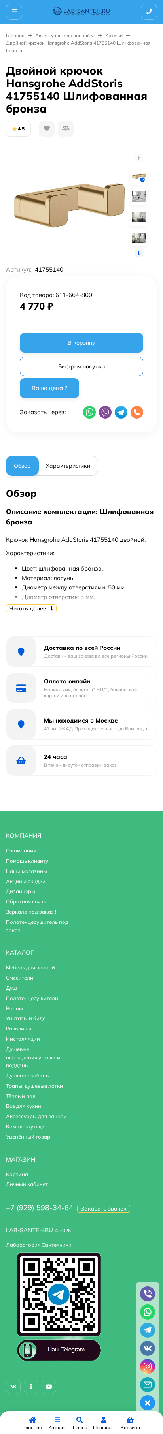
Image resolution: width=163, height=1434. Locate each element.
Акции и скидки (25, 881)
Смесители (19, 977)
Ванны (14, 1008)
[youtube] (49, 1387)
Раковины (18, 1028)
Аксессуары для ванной (62, 35)
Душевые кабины (28, 1075)
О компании (21, 850)
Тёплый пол (21, 1096)
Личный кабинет (27, 1184)
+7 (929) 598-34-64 (39, 1207)
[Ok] (31, 1387)
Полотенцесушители (32, 998)
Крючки (114, 35)
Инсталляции (23, 1039)
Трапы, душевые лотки (34, 1086)
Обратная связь (26, 901)
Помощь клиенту (27, 861)
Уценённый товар (28, 1137)
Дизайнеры (20, 891)
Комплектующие (26, 1126)
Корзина (17, 1174)
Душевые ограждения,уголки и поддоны (33, 1057)
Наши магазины (26, 871)
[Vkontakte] (13, 1387)
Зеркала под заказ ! (31, 911)
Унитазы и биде (25, 1018)
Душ (11, 988)
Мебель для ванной (30, 967)
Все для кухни (23, 1106)
